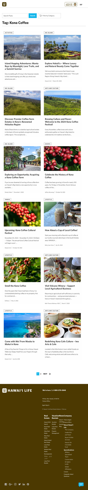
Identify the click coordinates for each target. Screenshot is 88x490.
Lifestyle (48, 199)
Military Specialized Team (68, 454)
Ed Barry (7, 300)
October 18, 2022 (17, 247)
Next (47, 373)
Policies (64, 409)
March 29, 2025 (57, 81)
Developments (48, 454)
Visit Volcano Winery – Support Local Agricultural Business (60, 287)
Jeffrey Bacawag (49, 192)
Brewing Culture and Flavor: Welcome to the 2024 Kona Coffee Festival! (61, 122)
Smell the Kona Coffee (15, 285)
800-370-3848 (60, 390)
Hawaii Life (48, 81)
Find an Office (46, 401)
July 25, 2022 (59, 245)
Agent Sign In (45, 405)
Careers (66, 471)
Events (47, 144)
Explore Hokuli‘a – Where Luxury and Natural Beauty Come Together (62, 64)
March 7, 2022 (66, 303)
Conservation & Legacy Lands (69, 462)
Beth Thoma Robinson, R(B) (52, 303)
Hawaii (7, 199)
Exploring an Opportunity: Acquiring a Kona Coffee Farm (22, 176)
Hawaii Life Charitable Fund (68, 445)
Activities (8, 32)
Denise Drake (8, 192)
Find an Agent (67, 419)
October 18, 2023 (60, 192)
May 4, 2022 (14, 300)
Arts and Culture (51, 88)
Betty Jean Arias (49, 245)
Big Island (49, 32)
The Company (69, 430)
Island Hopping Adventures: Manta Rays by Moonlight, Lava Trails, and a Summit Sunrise (22, 66)
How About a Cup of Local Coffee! (61, 230)
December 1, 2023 (19, 192)
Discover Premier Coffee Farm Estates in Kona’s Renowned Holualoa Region (19, 122)
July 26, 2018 (16, 359)
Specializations (69, 450)
